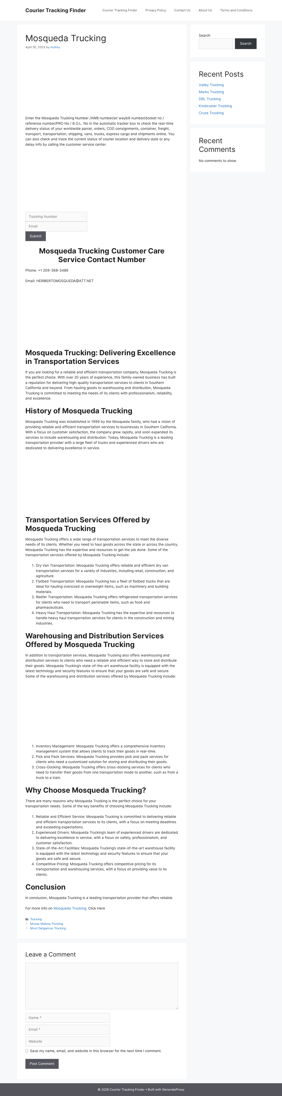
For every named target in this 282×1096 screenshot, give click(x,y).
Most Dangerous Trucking (48, 928)
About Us (205, 10)
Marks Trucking (211, 92)
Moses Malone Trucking (46, 923)
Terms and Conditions (236, 10)
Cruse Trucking (211, 113)
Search (204, 35)
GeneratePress (173, 1089)
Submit (35, 236)
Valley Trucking (211, 85)
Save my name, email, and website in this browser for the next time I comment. (96, 1051)
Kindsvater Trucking (215, 106)
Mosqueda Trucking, (70, 908)
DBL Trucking (210, 99)
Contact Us (182, 10)
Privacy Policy (156, 10)
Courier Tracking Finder (55, 10)
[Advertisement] (101, 85)
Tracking (36, 919)
